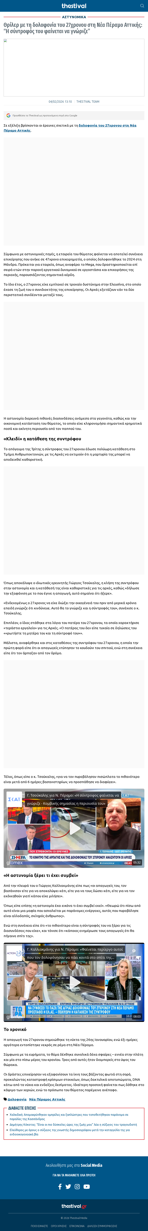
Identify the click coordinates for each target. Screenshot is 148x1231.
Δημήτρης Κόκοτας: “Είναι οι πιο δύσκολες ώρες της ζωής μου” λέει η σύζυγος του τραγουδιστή (73, 1124)
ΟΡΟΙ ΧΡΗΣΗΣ (59, 1226)
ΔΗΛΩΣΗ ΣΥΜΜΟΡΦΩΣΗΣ (102, 1226)
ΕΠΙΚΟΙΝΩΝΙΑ (76, 1226)
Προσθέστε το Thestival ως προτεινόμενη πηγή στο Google (45, 115)
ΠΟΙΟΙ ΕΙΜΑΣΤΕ (39, 1226)
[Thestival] (74, 6)
